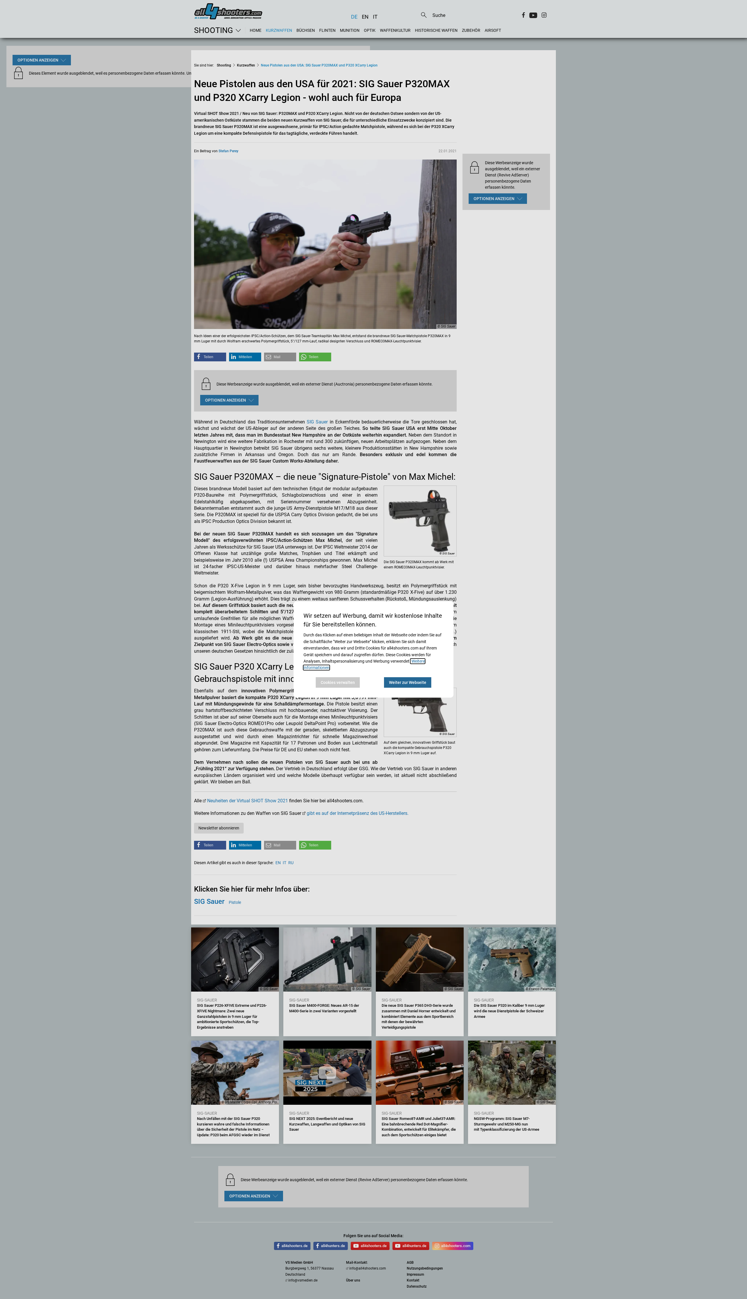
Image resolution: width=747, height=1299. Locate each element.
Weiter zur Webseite (407, 682)
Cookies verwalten (338, 682)
